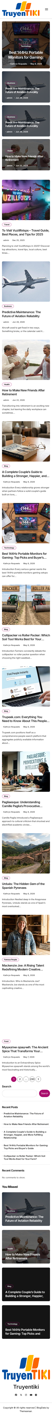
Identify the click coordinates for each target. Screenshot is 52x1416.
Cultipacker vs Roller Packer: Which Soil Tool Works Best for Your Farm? (26, 639)
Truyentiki (26, 1386)
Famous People (10, 959)
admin (9, 98)
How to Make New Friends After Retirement (26, 1124)
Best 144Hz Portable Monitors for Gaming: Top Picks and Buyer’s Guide (26, 59)
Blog (6, 466)
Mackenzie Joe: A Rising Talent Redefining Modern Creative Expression (23, 969)
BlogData (41, 1407)
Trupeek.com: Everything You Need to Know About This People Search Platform (24, 721)
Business (11, 83)
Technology (26, 46)
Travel (6, 224)
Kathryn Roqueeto (18, 64)
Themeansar (26, 1411)
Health (10, 151)
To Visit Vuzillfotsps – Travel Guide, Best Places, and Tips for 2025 (25, 232)
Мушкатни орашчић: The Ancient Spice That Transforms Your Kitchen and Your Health (25, 1051)
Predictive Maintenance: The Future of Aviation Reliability (22, 90)
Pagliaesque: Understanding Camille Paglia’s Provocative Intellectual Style (21, 806)
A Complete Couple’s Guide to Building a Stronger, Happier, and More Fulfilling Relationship (24, 475)
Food (6, 1041)
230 (32, 1079)
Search (6, 1086)
